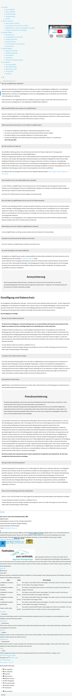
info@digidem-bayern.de (10, 528)
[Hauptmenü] (0, 93)
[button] (13, 83)
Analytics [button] (2, 630)
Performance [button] (3, 621)
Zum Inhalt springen (5, 660)
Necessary (4, 570)
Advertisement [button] (4, 639)
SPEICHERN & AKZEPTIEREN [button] (8, 655)
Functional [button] (2, 612)
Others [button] (2, 648)
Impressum (32, 534)
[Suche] (3, 77)
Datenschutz (39, 534)
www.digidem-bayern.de (27, 258)
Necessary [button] (2, 568)
